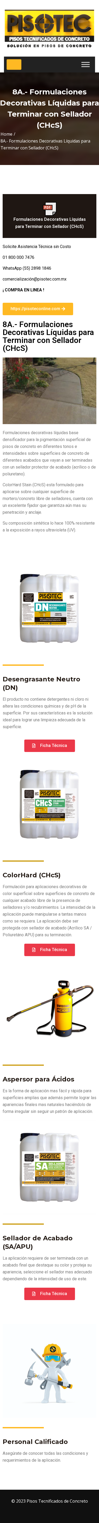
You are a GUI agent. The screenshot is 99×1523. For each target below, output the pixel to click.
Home (6, 134)
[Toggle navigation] (14, 64)
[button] (38, 309)
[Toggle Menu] (85, 64)
